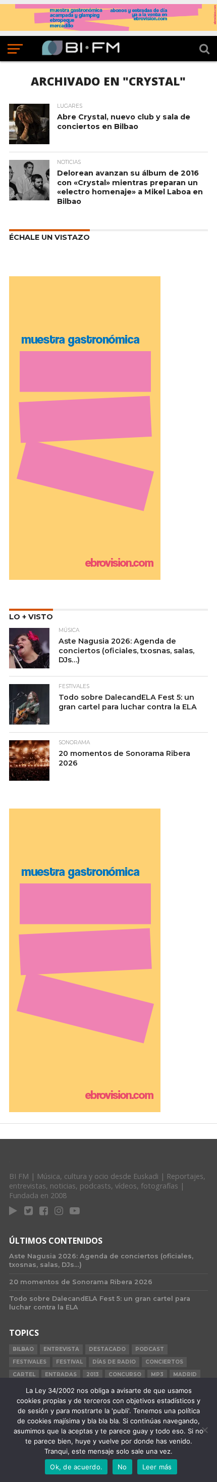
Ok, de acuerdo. (76, 1467)
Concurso (124, 1374)
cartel (24, 1374)
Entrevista (61, 1349)
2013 (92, 1374)
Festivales (29, 1362)
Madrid (185, 1374)
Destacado (107, 1349)
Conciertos (164, 1362)
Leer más (157, 1467)
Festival (69, 1362)
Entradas (61, 1374)
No (122, 1467)
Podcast (149, 1349)
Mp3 (157, 1374)
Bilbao (23, 1349)
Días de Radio (114, 1362)
